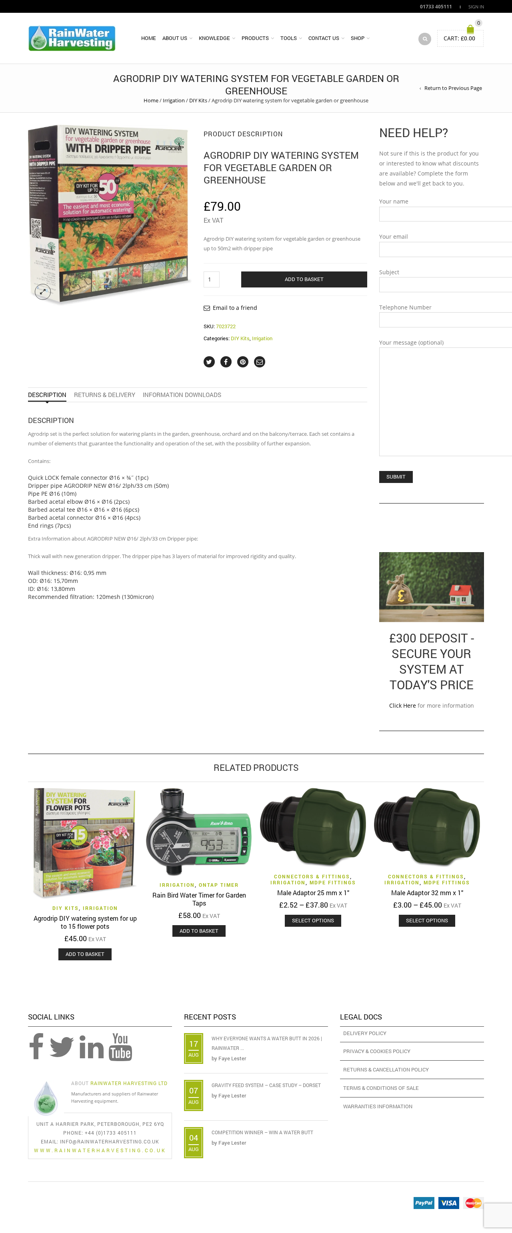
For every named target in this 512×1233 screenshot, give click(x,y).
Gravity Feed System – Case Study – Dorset (266, 1085)
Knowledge (214, 38)
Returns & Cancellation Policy (386, 1069)
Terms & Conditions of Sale (381, 1088)
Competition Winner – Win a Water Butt (262, 1132)
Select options (313, 920)
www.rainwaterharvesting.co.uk (100, 1150)
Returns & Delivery (104, 395)
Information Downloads (182, 395)
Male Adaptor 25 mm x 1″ (313, 892)
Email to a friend (235, 307)
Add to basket (304, 279)
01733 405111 (436, 6)
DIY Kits (198, 100)
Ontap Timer (219, 885)
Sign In (476, 7)
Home (148, 38)
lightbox (43, 292)
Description (47, 395)
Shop (357, 38)
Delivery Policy (364, 1033)
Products (255, 38)
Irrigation (174, 100)
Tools (288, 38)
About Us (174, 38)
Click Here (402, 705)
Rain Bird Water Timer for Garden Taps (199, 899)
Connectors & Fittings (312, 876)
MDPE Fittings (333, 882)
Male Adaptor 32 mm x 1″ (427, 892)
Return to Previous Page (453, 88)
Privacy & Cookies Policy (376, 1051)
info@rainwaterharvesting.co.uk (109, 1141)
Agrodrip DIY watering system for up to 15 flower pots (85, 922)
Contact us (323, 38)
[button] (85, 954)
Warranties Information (377, 1106)
